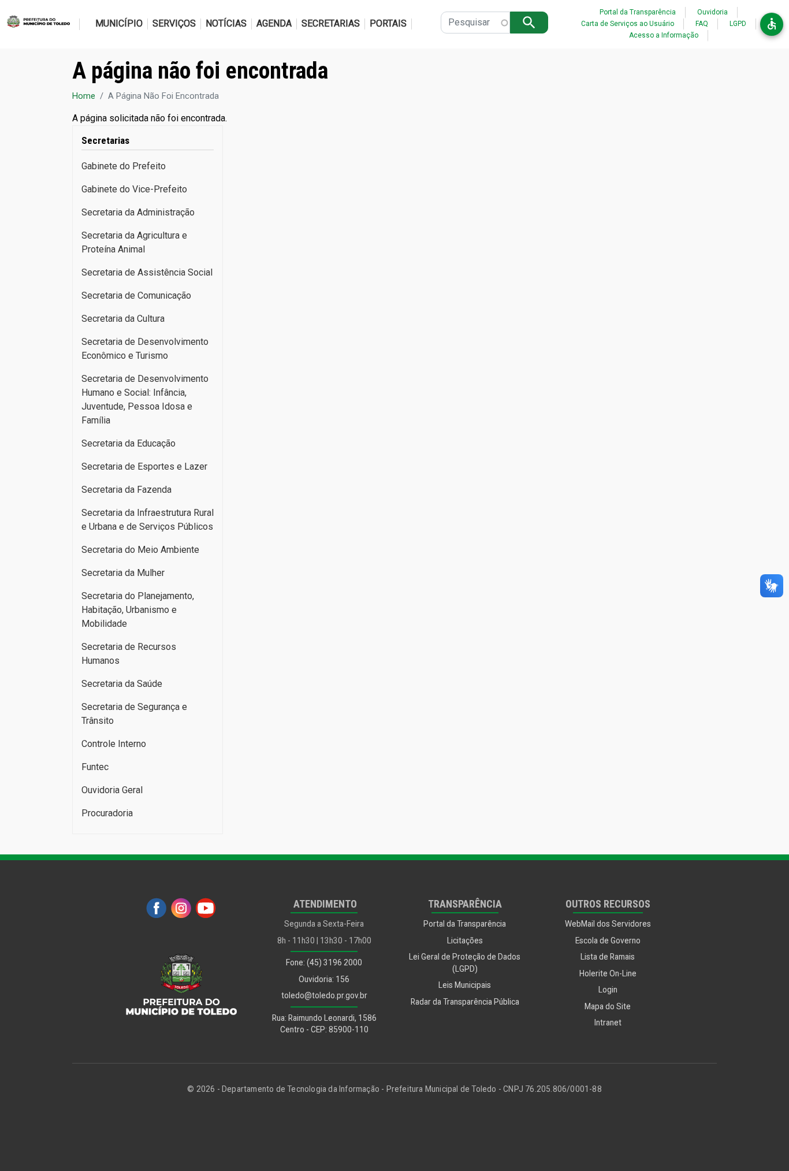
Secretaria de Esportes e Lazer (144, 466)
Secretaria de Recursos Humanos (128, 653)
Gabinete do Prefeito (123, 166)
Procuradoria (107, 813)
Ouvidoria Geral (112, 790)
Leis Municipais (464, 985)
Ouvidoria (712, 12)
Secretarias (331, 23)
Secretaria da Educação (128, 443)
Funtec (95, 766)
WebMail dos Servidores (608, 923)
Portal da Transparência (638, 12)
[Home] (35, 24)
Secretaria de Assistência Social (147, 272)
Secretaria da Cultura (123, 318)
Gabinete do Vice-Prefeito (134, 189)
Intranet (607, 1022)
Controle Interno (113, 743)
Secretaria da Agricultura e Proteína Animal (134, 242)
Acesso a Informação (663, 35)
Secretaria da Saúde (121, 683)
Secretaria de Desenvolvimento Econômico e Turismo (145, 348)
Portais (388, 23)
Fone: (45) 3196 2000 (324, 962)
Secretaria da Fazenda (126, 489)
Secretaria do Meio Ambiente (140, 549)
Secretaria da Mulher (123, 572)
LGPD (738, 24)
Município (119, 23)
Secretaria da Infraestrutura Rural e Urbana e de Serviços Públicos (147, 519)
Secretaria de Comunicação (136, 295)
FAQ (701, 24)
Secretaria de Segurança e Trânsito (134, 713)
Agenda (274, 23)
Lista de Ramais (607, 956)
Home (83, 96)
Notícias (226, 23)
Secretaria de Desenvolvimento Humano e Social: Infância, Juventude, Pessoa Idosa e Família (145, 399)
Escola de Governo (608, 940)
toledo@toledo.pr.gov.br (324, 995)
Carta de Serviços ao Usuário (627, 24)
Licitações (465, 940)
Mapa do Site (608, 1006)
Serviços (174, 23)
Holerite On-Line (608, 973)
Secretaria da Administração (138, 212)
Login (607, 989)
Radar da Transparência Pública (465, 1001)
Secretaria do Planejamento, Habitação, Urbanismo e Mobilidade (137, 609)
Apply (529, 22)
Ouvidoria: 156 (324, 979)
